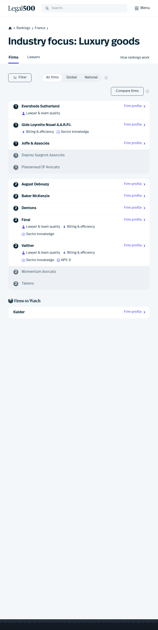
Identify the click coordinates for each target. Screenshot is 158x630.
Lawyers (33, 57)
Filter (23, 77)
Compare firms (127, 91)
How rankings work (134, 57)
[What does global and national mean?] (106, 77)
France (40, 28)
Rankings (23, 28)
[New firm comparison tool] (147, 91)
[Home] (21, 8)
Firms (13, 58)
